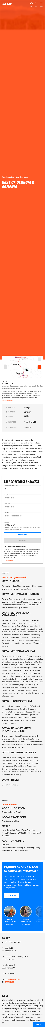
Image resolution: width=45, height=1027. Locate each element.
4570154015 (9, 982)
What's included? (7, 400)
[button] (22, 489)
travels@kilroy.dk (13, 979)
